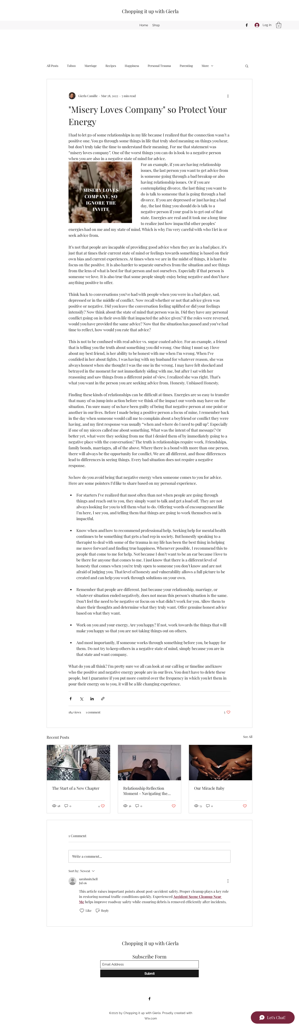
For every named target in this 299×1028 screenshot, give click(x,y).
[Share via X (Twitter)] (81, 699)
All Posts (52, 66)
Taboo (71, 66)
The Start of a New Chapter (75, 788)
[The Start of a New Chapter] (78, 762)
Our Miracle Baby (209, 788)
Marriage (90, 66)
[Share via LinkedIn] (92, 699)
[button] (278, 25)
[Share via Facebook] (71, 699)
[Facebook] (246, 25)
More (205, 66)
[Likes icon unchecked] (82, 910)
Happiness (132, 66)
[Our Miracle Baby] (220, 762)
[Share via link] (103, 699)
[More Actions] (227, 881)
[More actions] (227, 95)
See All (247, 737)
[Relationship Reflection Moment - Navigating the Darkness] (149, 762)
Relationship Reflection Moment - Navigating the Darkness (145, 791)
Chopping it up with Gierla (150, 11)
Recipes (111, 66)
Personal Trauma (159, 66)
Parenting (186, 66)
